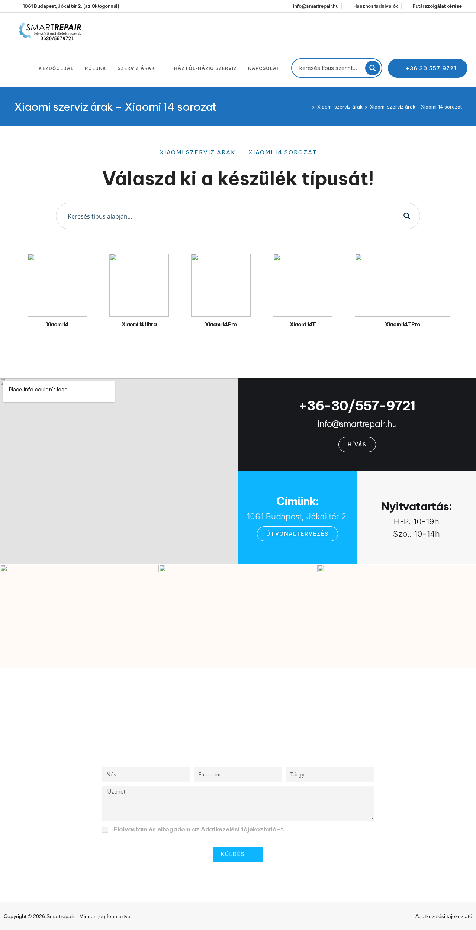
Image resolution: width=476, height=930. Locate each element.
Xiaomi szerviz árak (198, 152)
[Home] (308, 107)
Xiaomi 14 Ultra (139, 324)
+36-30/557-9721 (357, 405)
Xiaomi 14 (57, 324)
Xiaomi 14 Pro (221, 324)
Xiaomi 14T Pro (402, 324)
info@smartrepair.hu (356, 423)
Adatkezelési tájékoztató (239, 829)
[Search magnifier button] (372, 68)
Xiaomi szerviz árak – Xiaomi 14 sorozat (416, 107)
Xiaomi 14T (302, 324)
